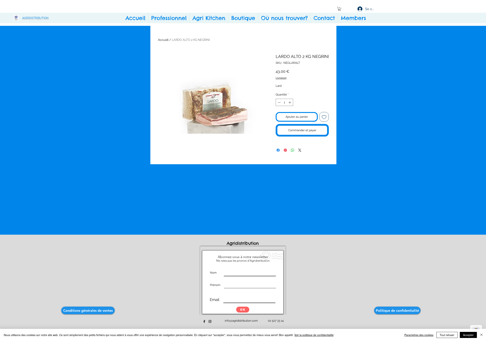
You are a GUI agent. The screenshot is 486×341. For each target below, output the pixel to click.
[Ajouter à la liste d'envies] (324, 117)
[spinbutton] (284, 102)
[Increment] (290, 102)
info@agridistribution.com (241, 320)
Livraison (281, 77)
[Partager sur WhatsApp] (292, 150)
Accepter (468, 335)
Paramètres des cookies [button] (418, 335)
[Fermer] (481, 335)
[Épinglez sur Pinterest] (285, 150)
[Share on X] (299, 150)
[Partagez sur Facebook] (278, 150)
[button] (339, 9)
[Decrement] (278, 102)
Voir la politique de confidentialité (314, 335)
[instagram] (210, 321)
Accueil (163, 40)
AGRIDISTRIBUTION (35, 18)
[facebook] (204, 321)
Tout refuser (447, 335)
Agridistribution (243, 243)
